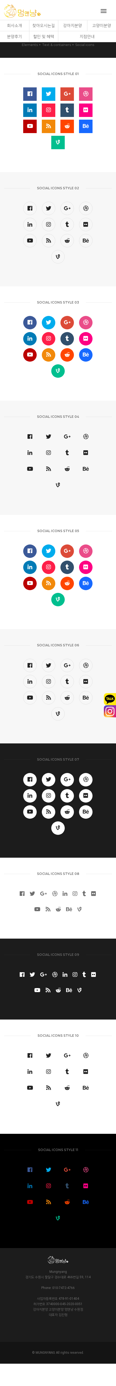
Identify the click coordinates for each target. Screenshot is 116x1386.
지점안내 (87, 36)
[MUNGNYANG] (22, 11)
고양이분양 (101, 25)
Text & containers (56, 45)
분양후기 (14, 36)
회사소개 (14, 25)
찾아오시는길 (43, 25)
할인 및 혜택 (43, 36)
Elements (30, 45)
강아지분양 (72, 25)
